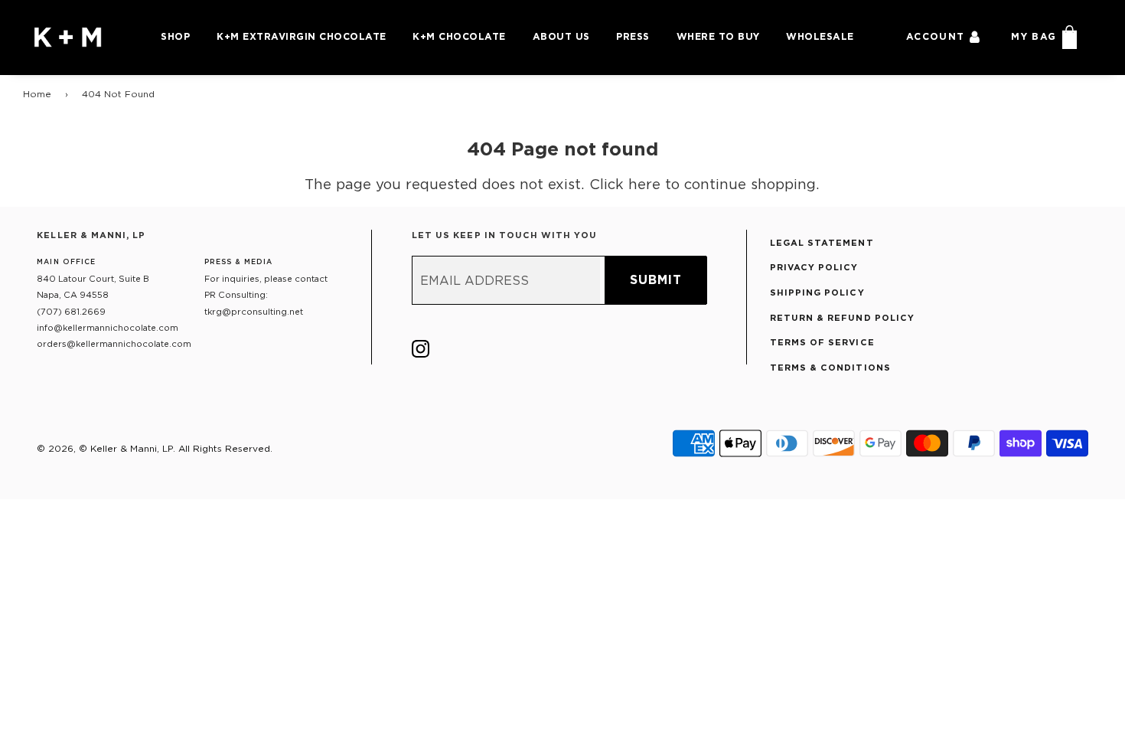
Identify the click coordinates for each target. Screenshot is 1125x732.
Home (37, 94)
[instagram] (420, 352)
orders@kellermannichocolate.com (114, 343)
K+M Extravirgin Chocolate (301, 36)
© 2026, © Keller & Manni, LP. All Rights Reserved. (154, 448)
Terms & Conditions (830, 367)
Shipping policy (817, 292)
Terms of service (822, 342)
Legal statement (822, 242)
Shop (175, 36)
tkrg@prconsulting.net (253, 311)
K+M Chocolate (459, 36)
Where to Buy (718, 36)
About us (561, 36)
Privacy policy (814, 267)
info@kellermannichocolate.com (107, 327)
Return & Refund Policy (842, 317)
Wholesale (820, 36)
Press (633, 36)
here (644, 183)
